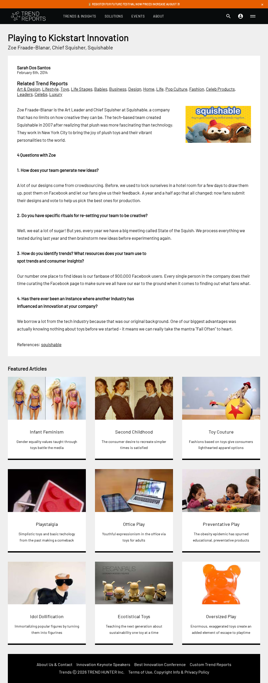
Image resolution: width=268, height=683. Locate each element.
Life (160, 89)
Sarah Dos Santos (34, 67)
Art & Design (28, 89)
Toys (64, 89)
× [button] (262, 4)
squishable (51, 344)
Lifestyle (50, 89)
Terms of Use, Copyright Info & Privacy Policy (168, 671)
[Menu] (253, 16)
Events (138, 16)
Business (117, 89)
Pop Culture (176, 89)
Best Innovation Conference (160, 664)
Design (134, 89)
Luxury (55, 94)
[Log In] (240, 16)
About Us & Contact (54, 664)
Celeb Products (220, 89)
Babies (100, 89)
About (158, 16)
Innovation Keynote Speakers (103, 664)
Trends (65, 671)
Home (148, 89)
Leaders (25, 94)
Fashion (196, 89)
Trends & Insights (79, 16)
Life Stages (81, 89)
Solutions (114, 16)
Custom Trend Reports (210, 664)
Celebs (41, 94)
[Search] (228, 16)
